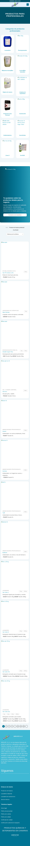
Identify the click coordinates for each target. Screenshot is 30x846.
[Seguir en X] (5, 776)
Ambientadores (7, 135)
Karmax (5, 471)
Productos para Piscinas (7, 114)
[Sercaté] (15, 4)
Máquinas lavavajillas (7, 70)
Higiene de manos (7, 92)
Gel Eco (5, 391)
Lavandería (7, 50)
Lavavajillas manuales (22, 71)
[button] (2, 4)
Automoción (22, 113)
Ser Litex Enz (6, 711)
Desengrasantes (22, 50)
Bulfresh (5, 552)
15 (23, 726)
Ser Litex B (6, 632)
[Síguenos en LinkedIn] (8, 776)
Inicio (7, 227)
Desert (4, 431)
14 (20, 726)
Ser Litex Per (6, 672)
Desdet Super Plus (8, 352)
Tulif (4, 513)
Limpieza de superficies (22, 93)
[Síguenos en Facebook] (2, 776)
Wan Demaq (6, 312)
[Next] (26, 726)
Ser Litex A (6, 592)
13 (17, 726)
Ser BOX (22, 155)
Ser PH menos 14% (8, 272)
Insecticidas (22, 135)
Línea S (7, 155)
